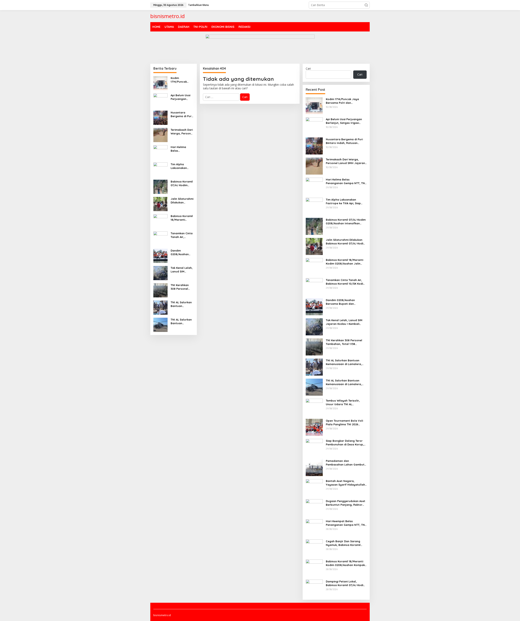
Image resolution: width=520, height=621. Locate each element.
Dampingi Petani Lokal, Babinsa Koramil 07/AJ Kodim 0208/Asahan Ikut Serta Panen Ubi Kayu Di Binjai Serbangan (346, 583)
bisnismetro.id (167, 16)
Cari (308, 68)
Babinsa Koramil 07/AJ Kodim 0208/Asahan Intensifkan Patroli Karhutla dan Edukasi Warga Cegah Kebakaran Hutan (182, 183)
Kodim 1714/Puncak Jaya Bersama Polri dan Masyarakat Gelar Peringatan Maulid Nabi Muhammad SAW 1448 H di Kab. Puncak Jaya (182, 79)
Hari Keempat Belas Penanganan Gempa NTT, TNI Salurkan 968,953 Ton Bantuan (346, 523)
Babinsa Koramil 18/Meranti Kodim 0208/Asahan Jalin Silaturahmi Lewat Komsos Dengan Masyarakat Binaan (182, 217)
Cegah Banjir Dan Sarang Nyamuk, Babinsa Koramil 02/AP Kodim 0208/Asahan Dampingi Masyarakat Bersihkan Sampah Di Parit (344, 543)
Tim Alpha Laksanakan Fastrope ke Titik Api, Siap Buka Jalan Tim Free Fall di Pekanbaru (182, 166)
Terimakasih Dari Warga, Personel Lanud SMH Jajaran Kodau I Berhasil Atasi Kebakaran (182, 131)
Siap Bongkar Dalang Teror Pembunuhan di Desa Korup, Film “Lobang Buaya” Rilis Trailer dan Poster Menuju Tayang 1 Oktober (345, 442)
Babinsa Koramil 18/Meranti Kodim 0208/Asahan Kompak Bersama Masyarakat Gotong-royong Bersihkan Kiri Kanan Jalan (346, 563)
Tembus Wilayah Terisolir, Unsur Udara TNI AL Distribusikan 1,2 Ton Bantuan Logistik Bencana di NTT (345, 402)
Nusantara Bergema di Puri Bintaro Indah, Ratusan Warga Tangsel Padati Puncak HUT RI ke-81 (181, 114)
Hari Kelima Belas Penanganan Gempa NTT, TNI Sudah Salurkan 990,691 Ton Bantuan (182, 148)
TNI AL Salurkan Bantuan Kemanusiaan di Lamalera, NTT (181, 304)
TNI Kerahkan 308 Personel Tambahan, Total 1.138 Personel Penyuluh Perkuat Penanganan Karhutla (182, 287)
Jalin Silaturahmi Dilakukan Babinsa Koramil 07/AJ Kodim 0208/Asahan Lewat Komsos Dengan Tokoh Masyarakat (182, 200)
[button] (366, 5)
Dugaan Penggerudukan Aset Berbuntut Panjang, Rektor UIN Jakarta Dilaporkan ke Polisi (345, 503)
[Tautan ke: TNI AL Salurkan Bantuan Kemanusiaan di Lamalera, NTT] (160, 307)
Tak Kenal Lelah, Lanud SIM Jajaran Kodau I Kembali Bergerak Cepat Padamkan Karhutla (182, 269)
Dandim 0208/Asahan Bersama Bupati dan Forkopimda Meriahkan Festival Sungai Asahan (182, 252)
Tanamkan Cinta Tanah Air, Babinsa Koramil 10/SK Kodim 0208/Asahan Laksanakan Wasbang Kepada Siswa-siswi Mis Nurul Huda (182, 235)
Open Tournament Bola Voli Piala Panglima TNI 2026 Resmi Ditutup (344, 422)
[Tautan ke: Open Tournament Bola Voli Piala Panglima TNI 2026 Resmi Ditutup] (314, 427)
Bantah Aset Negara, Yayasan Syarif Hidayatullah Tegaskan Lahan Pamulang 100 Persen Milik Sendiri (345, 482)
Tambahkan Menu (198, 5)
